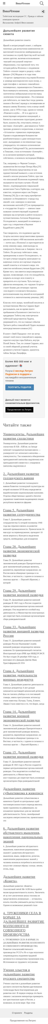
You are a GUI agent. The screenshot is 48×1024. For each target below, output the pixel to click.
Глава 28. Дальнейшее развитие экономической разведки (21, 550)
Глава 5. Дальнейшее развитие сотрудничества (21, 512)
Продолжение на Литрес (19, 410)
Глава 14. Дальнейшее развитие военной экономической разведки (21, 715)
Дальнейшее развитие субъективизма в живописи (23, 791)
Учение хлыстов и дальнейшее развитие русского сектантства (19, 974)
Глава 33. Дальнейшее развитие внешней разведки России (23, 631)
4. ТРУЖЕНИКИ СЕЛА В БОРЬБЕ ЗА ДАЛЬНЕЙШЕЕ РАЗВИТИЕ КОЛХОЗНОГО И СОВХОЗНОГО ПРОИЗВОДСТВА (23, 924)
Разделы (28, 1013)
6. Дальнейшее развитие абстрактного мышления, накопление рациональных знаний (23, 834)
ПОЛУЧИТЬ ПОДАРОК (19, 387)
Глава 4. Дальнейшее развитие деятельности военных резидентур (20, 675)
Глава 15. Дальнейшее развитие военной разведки (23, 754)
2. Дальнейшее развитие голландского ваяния (21, 475)
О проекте (17, 1013)
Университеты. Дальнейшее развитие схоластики (23, 436)
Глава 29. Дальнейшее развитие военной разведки (23, 592)
